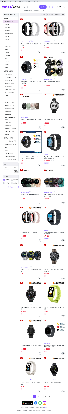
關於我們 (25, 410)
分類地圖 (49, 410)
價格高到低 (57, 14)
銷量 (63, 14)
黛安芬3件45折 (28, 10)
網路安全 (37, 410)
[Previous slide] (21, 29)
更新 (45, 407)
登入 (52, 7)
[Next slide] (41, 29)
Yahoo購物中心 (11, 7)
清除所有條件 (13, 187)
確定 (16, 171)
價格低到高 (50, 14)
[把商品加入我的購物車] (39, 52)
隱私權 (43, 410)
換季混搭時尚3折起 (38, 10)
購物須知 (31, 410)
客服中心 (19, 410)
